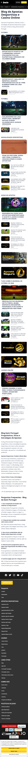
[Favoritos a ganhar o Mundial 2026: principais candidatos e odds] (5, 329)
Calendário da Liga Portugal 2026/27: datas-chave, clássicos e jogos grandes (11, 120)
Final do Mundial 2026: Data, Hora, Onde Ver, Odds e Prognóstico (17, 314)
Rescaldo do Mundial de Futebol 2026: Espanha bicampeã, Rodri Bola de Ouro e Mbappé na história (13, 305)
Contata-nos (7, 583)
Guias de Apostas (8, 195)
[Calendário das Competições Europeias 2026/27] (5, 130)
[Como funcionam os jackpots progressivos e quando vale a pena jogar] (5, 239)
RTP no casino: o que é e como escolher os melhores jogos (17, 420)
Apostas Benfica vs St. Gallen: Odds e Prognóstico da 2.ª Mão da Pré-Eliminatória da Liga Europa (17, 91)
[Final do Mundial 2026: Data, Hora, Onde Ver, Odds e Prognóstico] (5, 315)
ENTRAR (18, 2)
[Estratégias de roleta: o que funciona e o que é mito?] (5, 246)
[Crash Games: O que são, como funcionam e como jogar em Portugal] (14, 379)
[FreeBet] (14, 347)
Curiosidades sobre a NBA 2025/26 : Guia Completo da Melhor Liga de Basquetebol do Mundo (18, 180)
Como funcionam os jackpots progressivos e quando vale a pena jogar (18, 238)
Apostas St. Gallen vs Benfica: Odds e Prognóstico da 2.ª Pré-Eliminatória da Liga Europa (14, 82)
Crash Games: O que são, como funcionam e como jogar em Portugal (13, 391)
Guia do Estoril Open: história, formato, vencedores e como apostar (12, 158)
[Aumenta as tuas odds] (14, 362)
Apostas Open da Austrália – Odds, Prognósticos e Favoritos (18, 173)
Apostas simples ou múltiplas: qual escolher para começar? (17, 224)
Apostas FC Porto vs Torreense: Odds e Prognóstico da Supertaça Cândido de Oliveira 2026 (13, 55)
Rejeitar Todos (14, 751)
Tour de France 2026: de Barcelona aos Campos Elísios (17, 166)
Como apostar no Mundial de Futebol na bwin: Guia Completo (18, 335)
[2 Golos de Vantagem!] (14, 258)
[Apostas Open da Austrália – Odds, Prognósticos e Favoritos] (5, 174)
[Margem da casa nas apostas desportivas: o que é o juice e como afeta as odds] (14, 205)
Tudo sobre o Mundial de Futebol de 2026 (11, 282)
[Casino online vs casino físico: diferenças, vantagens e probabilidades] (5, 400)
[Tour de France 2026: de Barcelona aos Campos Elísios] (5, 167)
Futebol (4, 32)
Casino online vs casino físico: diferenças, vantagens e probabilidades (17, 399)
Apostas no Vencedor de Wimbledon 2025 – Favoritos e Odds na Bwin (18, 187)
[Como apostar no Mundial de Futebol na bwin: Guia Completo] (5, 336)
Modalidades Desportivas (12, 137)
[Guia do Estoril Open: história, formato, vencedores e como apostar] (14, 147)
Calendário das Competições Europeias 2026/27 (17, 129)
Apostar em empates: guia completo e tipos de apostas (18, 231)
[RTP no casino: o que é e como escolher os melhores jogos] (5, 421)
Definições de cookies (14, 754)
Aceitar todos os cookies (14, 748)
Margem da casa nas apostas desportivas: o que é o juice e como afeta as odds (13, 216)
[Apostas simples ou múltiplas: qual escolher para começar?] (5, 225)
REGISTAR (24, 2)
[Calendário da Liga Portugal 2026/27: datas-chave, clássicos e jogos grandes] (14, 108)
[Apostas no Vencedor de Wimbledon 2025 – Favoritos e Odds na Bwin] (5, 188)
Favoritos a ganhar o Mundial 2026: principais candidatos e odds (17, 328)
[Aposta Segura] (14, 273)
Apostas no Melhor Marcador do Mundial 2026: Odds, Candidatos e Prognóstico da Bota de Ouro (18, 321)
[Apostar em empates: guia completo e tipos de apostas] (5, 232)
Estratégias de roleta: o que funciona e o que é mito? (17, 245)
